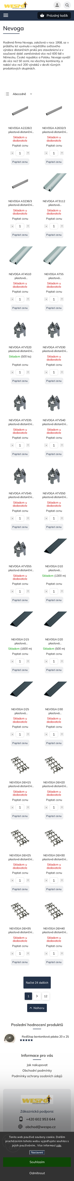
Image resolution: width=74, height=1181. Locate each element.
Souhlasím (37, 1162)
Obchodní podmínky (37, 1070)
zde (58, 1145)
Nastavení (37, 1152)
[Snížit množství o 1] (12, 153)
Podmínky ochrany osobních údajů (37, 1076)
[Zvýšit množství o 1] (28, 153)
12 (45, 996)
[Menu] (6, 15)
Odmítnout (37, 1173)
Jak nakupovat (37, 1065)
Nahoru (39, 1008)
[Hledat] (67, 5)
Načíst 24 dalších (37, 982)
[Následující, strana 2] (37, 996)
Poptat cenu (20, 161)
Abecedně (19, 94)
